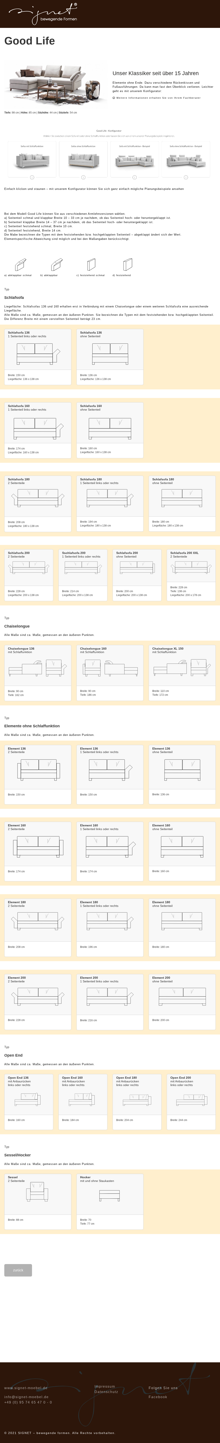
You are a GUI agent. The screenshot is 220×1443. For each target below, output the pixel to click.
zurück (18, 1270)
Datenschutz (106, 1392)
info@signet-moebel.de (26, 1397)
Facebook (158, 1397)
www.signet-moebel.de (26, 1388)
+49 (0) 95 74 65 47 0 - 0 (28, 1402)
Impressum (105, 1386)
